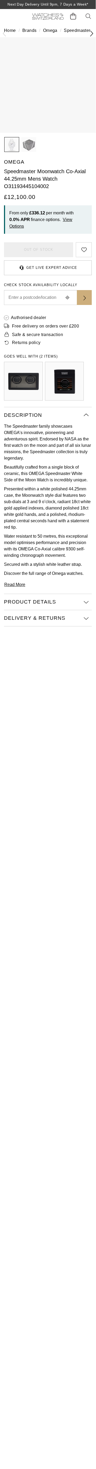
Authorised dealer (28, 317)
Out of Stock (38, 250)
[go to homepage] (47, 16)
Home (10, 30)
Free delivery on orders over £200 (45, 326)
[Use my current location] (67, 297)
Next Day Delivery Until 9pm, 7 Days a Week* (47, 4)
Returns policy (26, 342)
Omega (50, 30)
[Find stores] (84, 297)
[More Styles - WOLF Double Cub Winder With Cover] (23, 381)
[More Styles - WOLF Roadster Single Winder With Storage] (64, 381)
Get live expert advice (51, 268)
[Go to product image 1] (11, 144)
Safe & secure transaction (37, 334)
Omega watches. (68, 573)
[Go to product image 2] (28, 144)
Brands (29, 30)
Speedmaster (77, 30)
